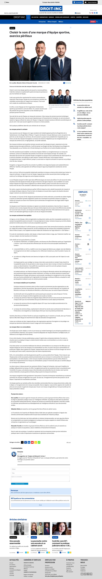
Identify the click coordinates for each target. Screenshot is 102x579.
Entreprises (42, 22)
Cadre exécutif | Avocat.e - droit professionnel (79, 270)
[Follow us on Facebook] (94, 13)
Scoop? (93, 21)
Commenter (21, 552)
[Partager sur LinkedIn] (29, 442)
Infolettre (78, 13)
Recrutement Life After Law (78, 249)
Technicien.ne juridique (51, 574)
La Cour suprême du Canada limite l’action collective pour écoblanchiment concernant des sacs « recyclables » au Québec (84, 135)
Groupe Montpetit (78, 218)
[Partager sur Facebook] (25, 442)
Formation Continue (29, 567)
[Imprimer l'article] (28, 552)
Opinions (12, 28)
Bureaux (51, 17)
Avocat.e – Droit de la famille (78, 280)
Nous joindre (51, 2)
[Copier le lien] (39, 442)
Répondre (20, 461)
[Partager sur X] (22, 442)
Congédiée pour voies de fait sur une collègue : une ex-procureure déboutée (84, 113)
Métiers (61, 22)
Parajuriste (48, 572)
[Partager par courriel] (32, 442)
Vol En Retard (77, 206)
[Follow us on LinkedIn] (97, 13)
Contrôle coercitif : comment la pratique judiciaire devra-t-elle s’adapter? (84, 126)
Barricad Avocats (78, 239)
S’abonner (83, 571)
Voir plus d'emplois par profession (54, 576)
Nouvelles (34, 537)
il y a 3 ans (19, 454)
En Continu (35, 17)
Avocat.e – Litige (78, 245)
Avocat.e (77, 201)
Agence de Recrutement (69, 571)
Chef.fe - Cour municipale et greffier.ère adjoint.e (78, 225)
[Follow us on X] (90, 13)
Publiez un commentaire (19, 483)
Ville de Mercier (78, 230)
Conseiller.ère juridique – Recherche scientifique (78, 291)
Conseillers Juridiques (62, 17)
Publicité (57, 2)
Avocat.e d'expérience (78, 235)
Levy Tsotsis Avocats (79, 323)
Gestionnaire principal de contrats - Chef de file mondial (79, 212)
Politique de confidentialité (70, 565)
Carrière (79, 17)
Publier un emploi (28, 576)
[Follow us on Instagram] (92, 13)
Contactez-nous (70, 563)
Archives (85, 17)
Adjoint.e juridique (49, 569)
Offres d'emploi (52, 22)
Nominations (44, 17)
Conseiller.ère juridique (51, 571)
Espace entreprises (92, 2)
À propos (45, 2)
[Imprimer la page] (35, 442)
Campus (72, 17)
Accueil (11, 563)
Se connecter (79, 2)
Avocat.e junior (49, 567)
